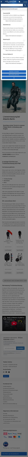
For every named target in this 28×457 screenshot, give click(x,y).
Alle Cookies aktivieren (14, 74)
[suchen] (25, 5)
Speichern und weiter (14, 71)
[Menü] (1, 2)
